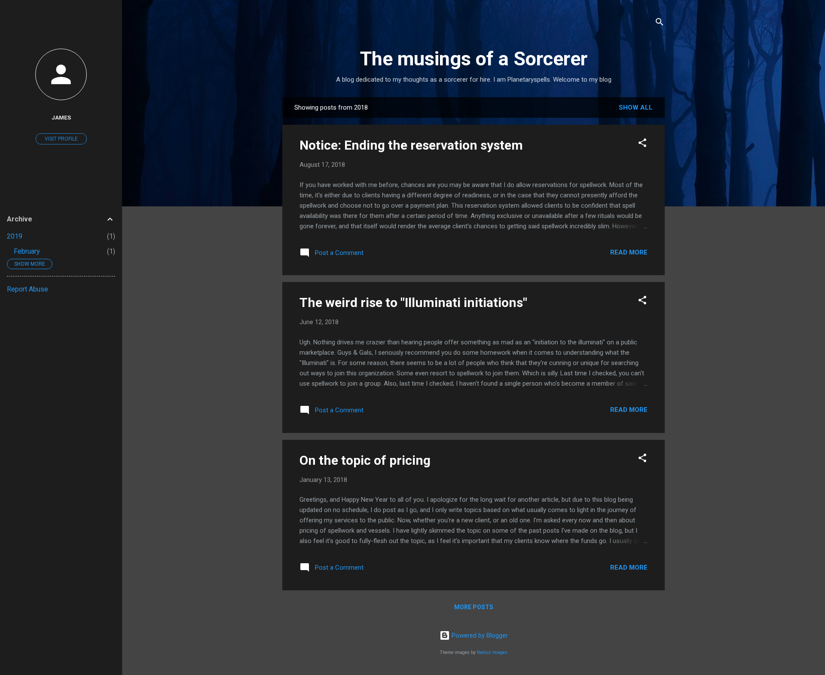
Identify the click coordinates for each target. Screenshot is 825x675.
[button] (642, 144)
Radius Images (492, 652)
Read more (629, 252)
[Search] (659, 23)
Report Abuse (27, 289)
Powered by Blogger (479, 635)
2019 (14, 236)
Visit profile (61, 139)
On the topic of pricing (365, 460)
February (27, 251)
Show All (636, 107)
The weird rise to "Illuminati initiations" (413, 302)
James (61, 117)
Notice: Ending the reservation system (411, 145)
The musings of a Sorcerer (473, 58)
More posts (473, 607)
